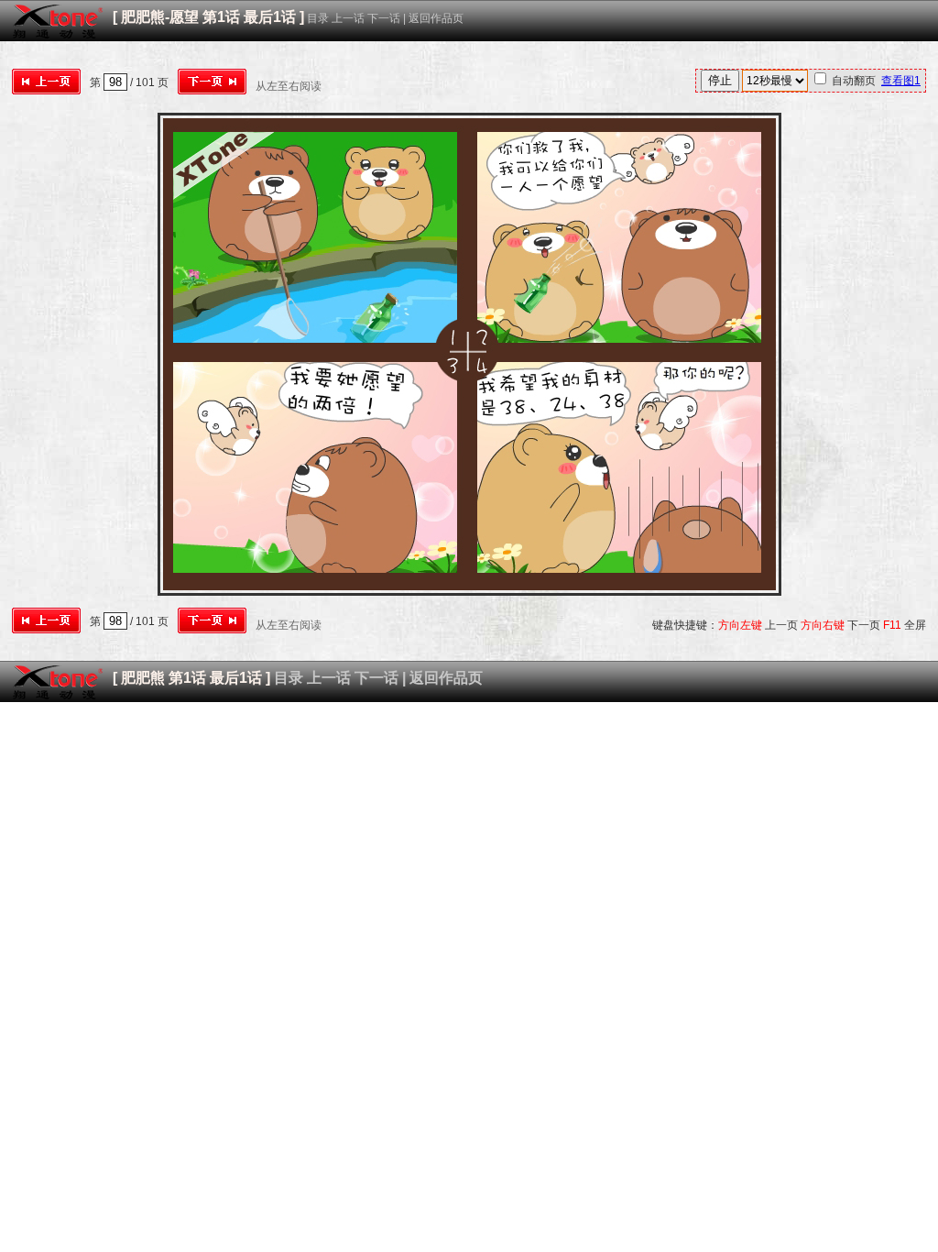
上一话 (348, 18)
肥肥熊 (143, 678)
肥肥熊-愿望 (160, 17)
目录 (318, 18)
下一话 (383, 18)
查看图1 (901, 80)
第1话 (221, 17)
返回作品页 (436, 18)
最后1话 (270, 17)
